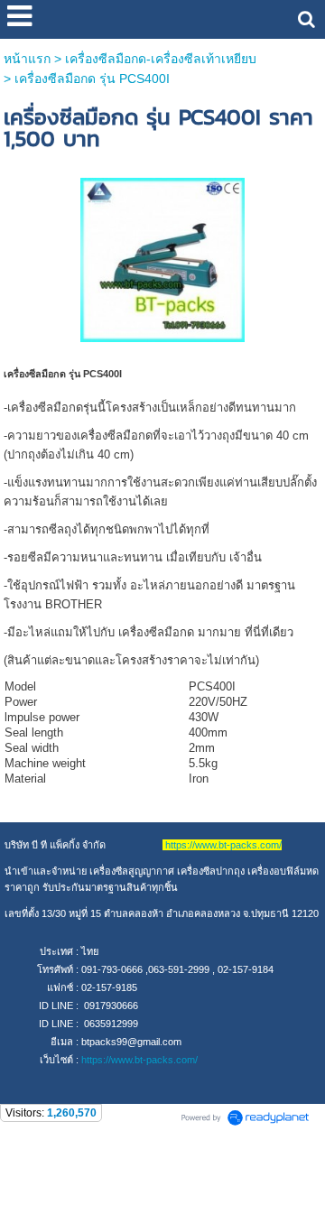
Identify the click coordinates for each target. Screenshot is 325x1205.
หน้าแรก (27, 58)
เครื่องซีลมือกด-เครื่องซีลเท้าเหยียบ (160, 58)
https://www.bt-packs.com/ (139, 1059)
